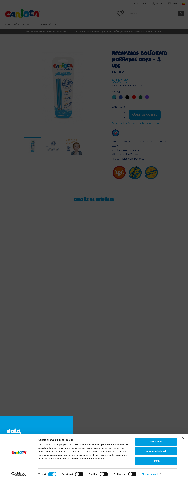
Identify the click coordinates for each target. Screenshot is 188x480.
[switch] (79, 474)
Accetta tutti (156, 441)
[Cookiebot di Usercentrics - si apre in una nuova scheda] (19, 474)
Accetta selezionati (156, 451)
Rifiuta (156, 460)
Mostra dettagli (150, 474)
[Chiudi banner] (183, 438)
